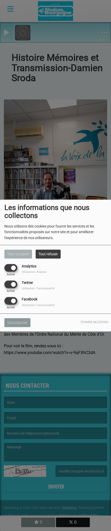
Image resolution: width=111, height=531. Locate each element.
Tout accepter (18, 254)
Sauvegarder (17, 323)
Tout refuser (48, 254)
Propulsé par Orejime (94, 321)
